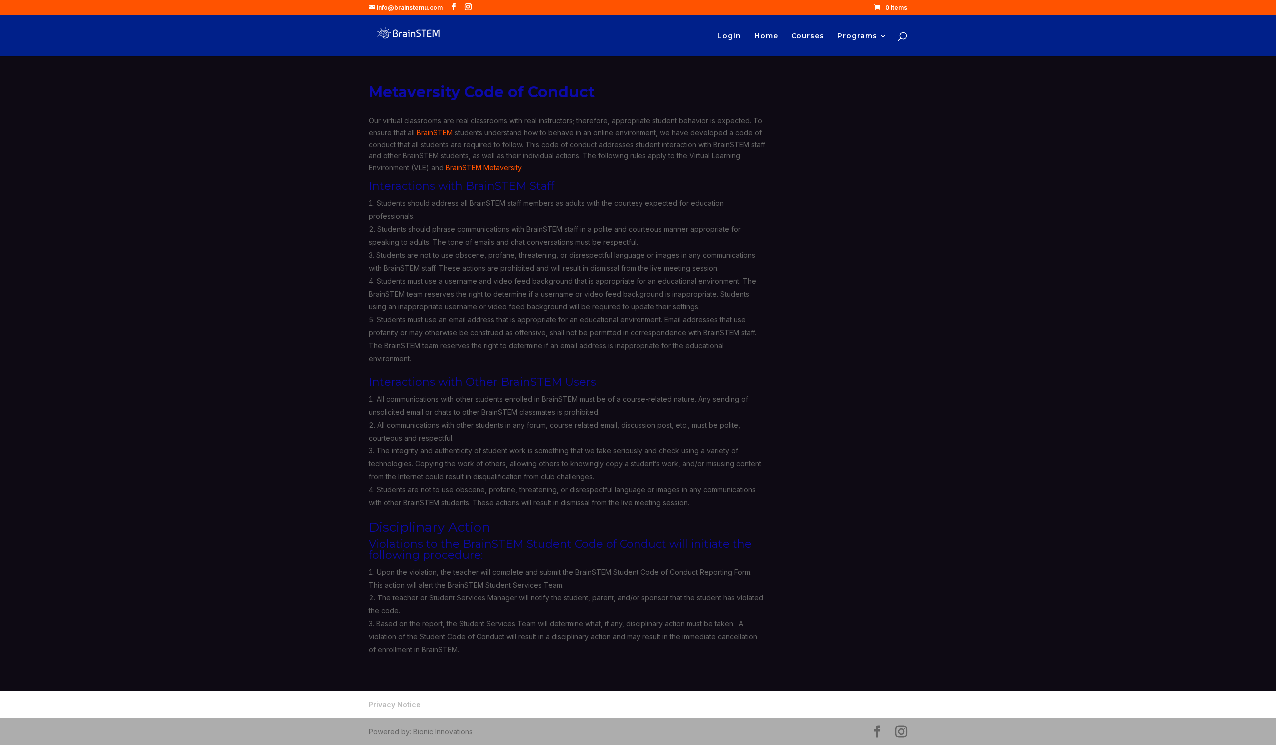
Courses (807, 36)
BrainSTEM (435, 132)
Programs (857, 36)
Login (729, 36)
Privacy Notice (395, 704)
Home (766, 36)
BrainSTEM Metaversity (483, 167)
